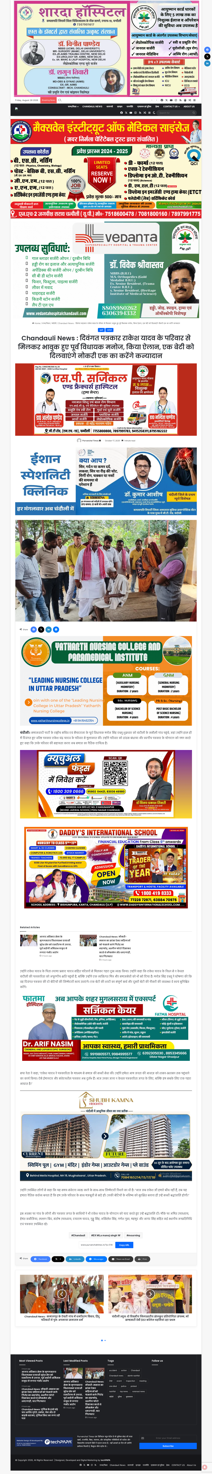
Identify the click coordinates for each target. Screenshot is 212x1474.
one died (113, 1386)
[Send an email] (100, 440)
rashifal (112, 1391)
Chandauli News (92, 106)
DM (110, 1381)
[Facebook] (34, 629)
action (124, 1370)
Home (37, 323)
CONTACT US (170, 106)
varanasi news (138, 1391)
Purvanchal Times (90, 440)
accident (113, 1370)
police (123, 1386)
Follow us (157, 1360)
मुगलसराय (129, 1396)
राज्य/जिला (72, 106)
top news (124, 1391)
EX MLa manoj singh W (106, 1235)
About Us (189, 106)
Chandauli (79, 1235)
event (119, 1381)
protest (134, 1386)
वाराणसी (110, 106)
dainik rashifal (134, 1375)
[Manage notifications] (204, 1467)
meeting (142, 1381)
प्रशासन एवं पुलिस (144, 106)
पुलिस (120, 1396)
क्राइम (119, 106)
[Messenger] (56, 629)
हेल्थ (157, 106)
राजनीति (130, 106)
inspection (130, 1381)
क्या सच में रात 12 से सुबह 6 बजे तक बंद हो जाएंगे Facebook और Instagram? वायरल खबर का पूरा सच (118, 100)
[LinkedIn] (48, 629)
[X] (41, 629)
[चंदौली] (17, 109)
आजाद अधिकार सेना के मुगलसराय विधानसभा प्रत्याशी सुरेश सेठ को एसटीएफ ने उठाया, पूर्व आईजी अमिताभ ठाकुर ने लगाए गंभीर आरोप (55, 944)
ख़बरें (101, 330)
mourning (134, 1235)
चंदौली (54, 323)
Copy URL (124, 1245)
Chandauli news (116, 1375)
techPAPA (105, 1460)
